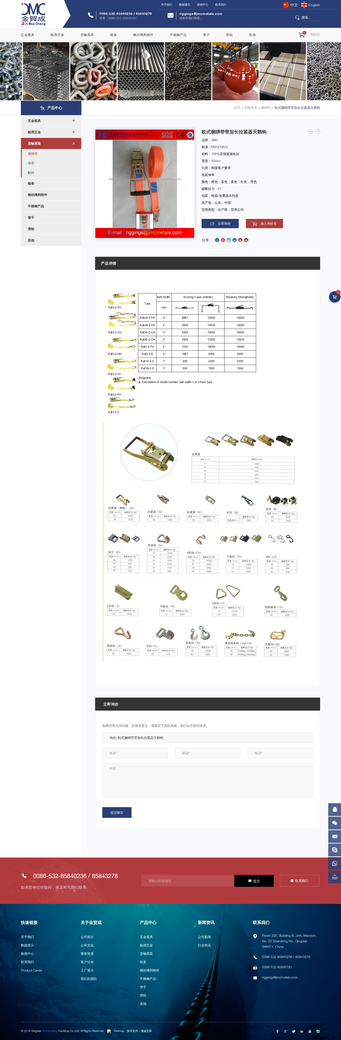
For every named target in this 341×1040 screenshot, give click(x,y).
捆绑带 (265, 108)
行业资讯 (204, 945)
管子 (206, 35)
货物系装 (87, 35)
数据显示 (184, 4)
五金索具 (27, 35)
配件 (31, 173)
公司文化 (87, 945)
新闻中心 (202, 4)
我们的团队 (89, 979)
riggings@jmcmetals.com (201, 14)
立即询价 (224, 223)
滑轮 (229, 35)
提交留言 (116, 812)
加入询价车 (269, 223)
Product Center (31, 970)
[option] (144, 184)
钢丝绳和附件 (143, 35)
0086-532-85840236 (117, 14)
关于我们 (166, 4)
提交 (256, 881)
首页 (237, 108)
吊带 (31, 163)
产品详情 (108, 263)
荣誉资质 (87, 954)
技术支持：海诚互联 (139, 1031)
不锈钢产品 (178, 35)
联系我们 (220, 4)
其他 (252, 35)
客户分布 (87, 962)
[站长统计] (109, 1031)
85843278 (144, 14)
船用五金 (57, 35)
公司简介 (87, 937)
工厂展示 (87, 970)
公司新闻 (204, 937)
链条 (113, 35)
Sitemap (119, 1031)
